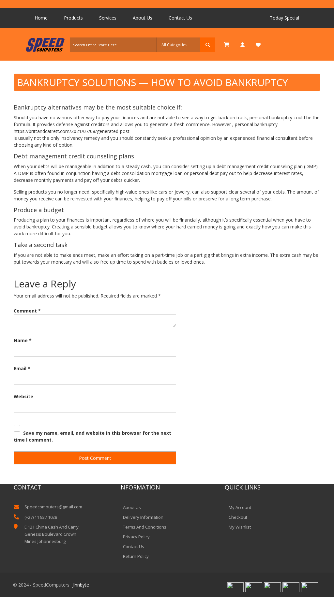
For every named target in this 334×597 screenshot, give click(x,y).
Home (41, 18)
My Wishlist (240, 527)
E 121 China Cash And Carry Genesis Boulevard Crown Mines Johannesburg (51, 534)
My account (240, 507)
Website (23, 396)
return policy (136, 556)
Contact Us (180, 18)
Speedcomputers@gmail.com (53, 507)
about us (132, 507)
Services (107, 18)
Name (23, 340)
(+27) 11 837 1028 (40, 517)
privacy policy (136, 537)
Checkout (238, 517)
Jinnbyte (80, 585)
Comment (27, 311)
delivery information (143, 517)
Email (22, 368)
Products (73, 18)
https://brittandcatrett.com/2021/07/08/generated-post (71, 131)
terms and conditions (144, 527)
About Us (142, 18)
